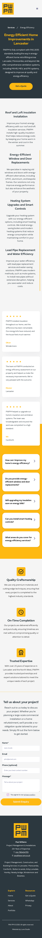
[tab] (21, 129)
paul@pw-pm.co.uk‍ (22, 856)
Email (4, 754)
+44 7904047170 (21, 852)
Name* (5, 743)
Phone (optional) (9, 765)
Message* (6, 776)
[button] (37, 8)
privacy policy (29, 794)
